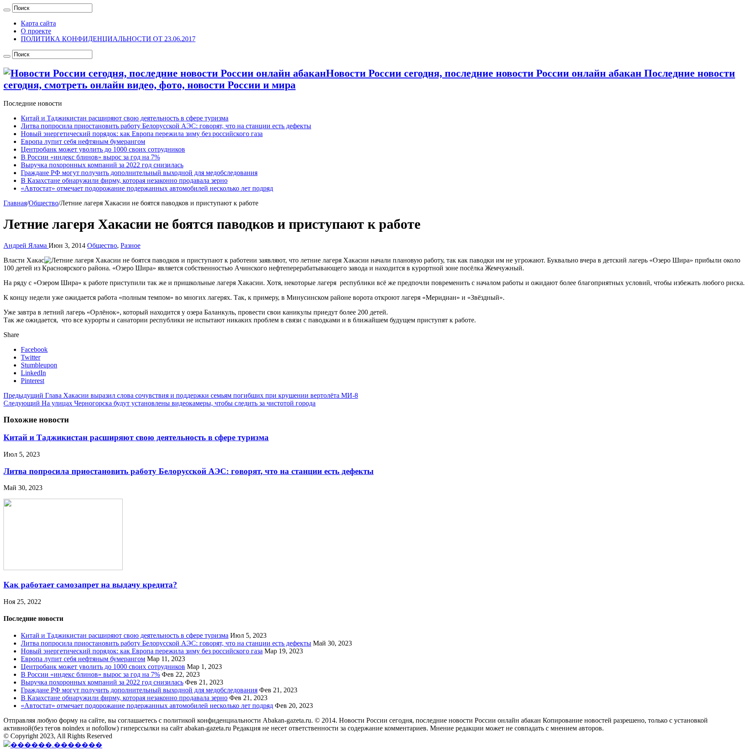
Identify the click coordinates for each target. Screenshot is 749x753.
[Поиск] (6, 10)
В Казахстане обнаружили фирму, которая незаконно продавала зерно (124, 180)
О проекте (36, 31)
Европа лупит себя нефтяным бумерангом (83, 141)
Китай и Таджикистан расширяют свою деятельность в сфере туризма (124, 118)
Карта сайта (38, 23)
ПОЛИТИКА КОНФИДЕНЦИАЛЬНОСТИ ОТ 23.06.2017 (108, 38)
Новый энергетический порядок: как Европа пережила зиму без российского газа (142, 133)
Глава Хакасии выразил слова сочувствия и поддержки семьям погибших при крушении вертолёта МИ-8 (180, 395)
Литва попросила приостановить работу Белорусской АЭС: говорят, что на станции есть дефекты (166, 126)
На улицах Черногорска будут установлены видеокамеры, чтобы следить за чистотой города (159, 403)
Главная (15, 203)
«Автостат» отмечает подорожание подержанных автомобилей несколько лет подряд (147, 188)
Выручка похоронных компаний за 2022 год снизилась (102, 165)
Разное (130, 245)
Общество (44, 203)
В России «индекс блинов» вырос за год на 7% (90, 157)
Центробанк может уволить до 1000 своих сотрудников (103, 149)
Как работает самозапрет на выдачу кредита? (90, 584)
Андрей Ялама (26, 245)
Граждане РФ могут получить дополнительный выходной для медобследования (139, 172)
